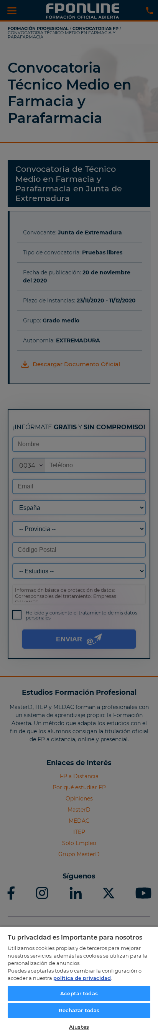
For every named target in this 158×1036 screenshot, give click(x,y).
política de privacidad (82, 978)
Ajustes (79, 1027)
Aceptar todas (79, 993)
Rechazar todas (79, 1010)
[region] (79, 981)
